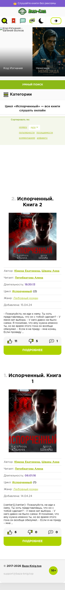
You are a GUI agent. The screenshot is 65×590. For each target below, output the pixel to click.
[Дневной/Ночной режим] (41, 20)
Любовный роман (25, 298)
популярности (27, 133)
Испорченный (22, 291)
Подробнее (32, 350)
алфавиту (42, 138)
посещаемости (44, 133)
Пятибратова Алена (29, 278)
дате (33, 127)
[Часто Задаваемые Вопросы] (32, 20)
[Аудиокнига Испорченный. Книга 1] (33, 452)
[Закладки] (13, 20)
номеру (23, 127)
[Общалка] (22, 20)
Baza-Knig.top (32, 566)
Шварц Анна (50, 271)
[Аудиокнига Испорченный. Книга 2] (33, 259)
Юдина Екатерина (27, 271)
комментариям (27, 138)
